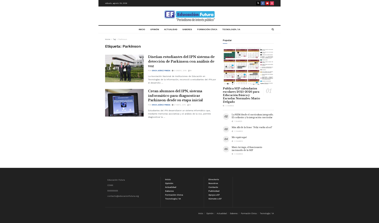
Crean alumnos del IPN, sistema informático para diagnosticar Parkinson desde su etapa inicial (175, 95)
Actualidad (170, 29)
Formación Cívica (207, 29)
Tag (114, 39)
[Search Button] (273, 29)
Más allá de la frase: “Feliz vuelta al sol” (252, 127)
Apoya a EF (214, 195)
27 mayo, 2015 (179, 105)
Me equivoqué (239, 137)
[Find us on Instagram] (272, 3)
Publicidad (213, 191)
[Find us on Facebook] (263, 3)
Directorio (213, 179)
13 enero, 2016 (180, 71)
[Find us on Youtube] (267, 3)
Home (107, 39)
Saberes (187, 29)
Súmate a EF (215, 198)
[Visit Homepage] (189, 16)
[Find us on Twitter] (258, 3)
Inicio (142, 29)
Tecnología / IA (231, 29)
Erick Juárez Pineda (161, 71)
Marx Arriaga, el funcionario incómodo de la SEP (247, 149)
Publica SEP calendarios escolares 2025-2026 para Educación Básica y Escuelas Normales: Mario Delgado (241, 95)
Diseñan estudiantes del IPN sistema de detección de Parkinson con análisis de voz (181, 61)
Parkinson (122, 39)
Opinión (154, 29)
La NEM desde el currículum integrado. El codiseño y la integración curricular (253, 116)
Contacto (213, 187)
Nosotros (213, 183)
